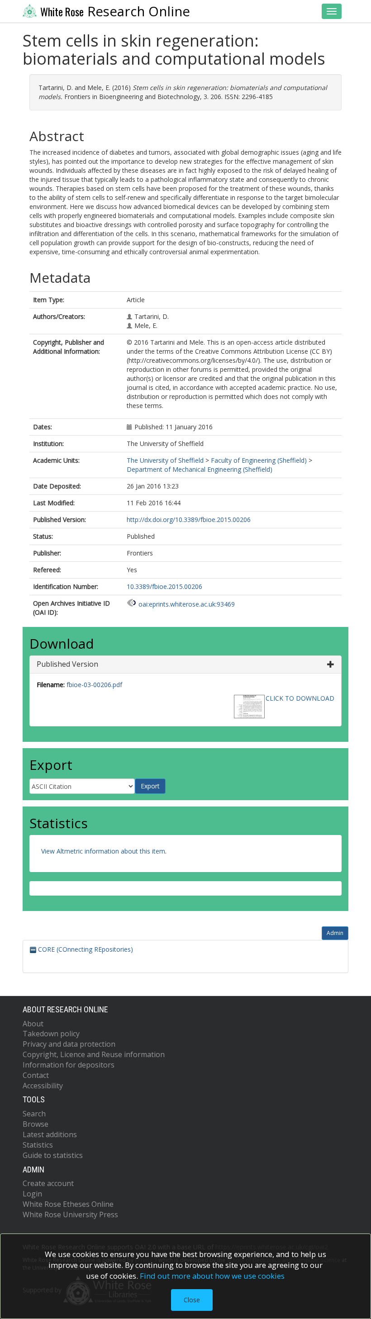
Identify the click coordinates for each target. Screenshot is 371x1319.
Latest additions (50, 1134)
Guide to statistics (53, 1155)
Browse (35, 1124)
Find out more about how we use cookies (212, 1276)
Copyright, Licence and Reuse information (94, 1054)
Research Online (115, 11)
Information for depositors (68, 1065)
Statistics (38, 1145)
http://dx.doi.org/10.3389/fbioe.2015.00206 (189, 519)
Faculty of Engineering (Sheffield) (259, 460)
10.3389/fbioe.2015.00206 (164, 586)
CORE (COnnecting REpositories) (84, 949)
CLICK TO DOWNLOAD (300, 698)
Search (34, 1114)
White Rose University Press (70, 1214)
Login (32, 1194)
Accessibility (43, 1086)
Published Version (67, 664)
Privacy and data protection (69, 1044)
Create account (48, 1183)
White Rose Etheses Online (68, 1204)
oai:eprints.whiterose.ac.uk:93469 (186, 604)
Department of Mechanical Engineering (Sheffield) (199, 469)
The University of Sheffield (165, 460)
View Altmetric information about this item (103, 851)
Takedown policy (51, 1034)
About (33, 1024)
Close (192, 1299)
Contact (36, 1075)
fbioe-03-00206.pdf (94, 684)
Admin (335, 933)
